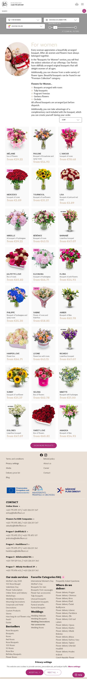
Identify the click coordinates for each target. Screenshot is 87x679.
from (15, 159)
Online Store (13, 506)
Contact (47, 473)
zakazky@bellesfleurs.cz (16, 525)
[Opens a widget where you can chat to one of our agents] (78, 675)
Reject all (53, 672)
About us (47, 463)
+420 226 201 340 (31, 561)
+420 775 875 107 (17, 5)
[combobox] (14, 20)
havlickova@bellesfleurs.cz (17, 551)
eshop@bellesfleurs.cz (15, 513)
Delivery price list (13, 473)
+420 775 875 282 (13, 523)
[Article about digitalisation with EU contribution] (18, 490)
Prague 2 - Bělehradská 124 (20, 557)
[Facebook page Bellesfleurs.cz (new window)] (41, 455)
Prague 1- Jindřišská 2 (17, 531)
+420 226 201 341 (30, 548)
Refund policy (49, 459)
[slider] (55, 27)
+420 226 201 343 (30, 570)
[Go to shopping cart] (77, 4)
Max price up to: (54, 23)
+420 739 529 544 (13, 561)
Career (46, 468)
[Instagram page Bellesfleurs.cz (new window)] (45, 455)
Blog (8, 477)
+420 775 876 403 (13, 570)
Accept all (34, 672)
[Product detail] (17, 139)
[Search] (84, 11)
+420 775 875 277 (13, 548)
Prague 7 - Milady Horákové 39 (21, 566)
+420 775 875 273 (13, 535)
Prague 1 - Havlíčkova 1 (17, 544)
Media (8, 468)
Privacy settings (12, 463)
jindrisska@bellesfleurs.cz (16, 538)
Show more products (43, 445)
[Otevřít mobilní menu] (82, 4)
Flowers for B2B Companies (20, 519)
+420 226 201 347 (30, 510)
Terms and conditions (15, 459)
